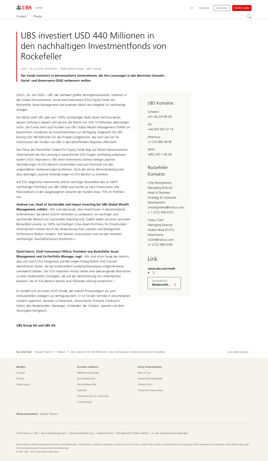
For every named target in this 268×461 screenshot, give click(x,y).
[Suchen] (249, 16)
